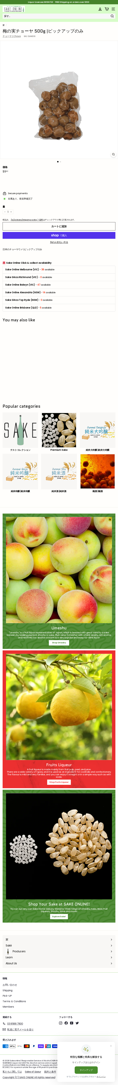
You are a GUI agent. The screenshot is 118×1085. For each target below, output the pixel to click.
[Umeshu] (59, 570)
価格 (5, 167)
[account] (100, 9)
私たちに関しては (12, 1071)
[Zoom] (113, 154)
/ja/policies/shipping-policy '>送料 (27, 219)
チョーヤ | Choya (12, 36)
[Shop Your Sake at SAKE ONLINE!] (59, 846)
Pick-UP (7, 996)
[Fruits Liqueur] (59, 707)
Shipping (7, 990)
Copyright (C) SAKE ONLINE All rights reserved (29, 1077)
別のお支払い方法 (59, 242)
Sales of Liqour (33, 1071)
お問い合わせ (10, 985)
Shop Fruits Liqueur (59, 782)
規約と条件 (50, 1071)
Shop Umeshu (60, 642)
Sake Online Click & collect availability (29, 263)
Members (8, 1006)
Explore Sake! (59, 916)
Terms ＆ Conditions (14, 1001)
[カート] (106, 9)
